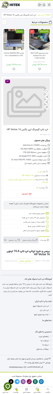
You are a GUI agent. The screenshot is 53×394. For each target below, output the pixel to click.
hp (37, 187)
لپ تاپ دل (44, 310)
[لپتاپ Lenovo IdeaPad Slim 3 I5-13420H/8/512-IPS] (13, 39)
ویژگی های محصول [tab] (29, 240)
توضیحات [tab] (43, 240)
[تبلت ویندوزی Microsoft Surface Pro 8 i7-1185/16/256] (39, 39)
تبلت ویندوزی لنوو (41, 314)
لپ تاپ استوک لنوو (41, 306)
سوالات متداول (42, 349)
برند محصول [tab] (13, 240)
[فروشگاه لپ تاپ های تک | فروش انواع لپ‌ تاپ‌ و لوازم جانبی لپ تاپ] (11, 4)
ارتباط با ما (45, 340)
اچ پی (39, 171)
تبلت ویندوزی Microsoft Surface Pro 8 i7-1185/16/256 (39, 55)
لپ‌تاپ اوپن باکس (21, 179)
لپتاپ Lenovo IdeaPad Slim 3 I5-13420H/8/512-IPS (14, 54)
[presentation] (4, 22)
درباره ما (45, 344)
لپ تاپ (40, 15)
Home (47, 15)
